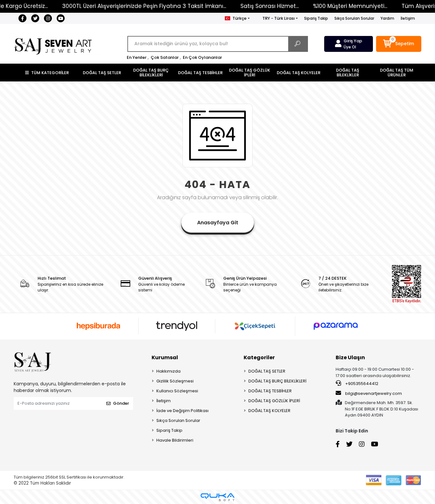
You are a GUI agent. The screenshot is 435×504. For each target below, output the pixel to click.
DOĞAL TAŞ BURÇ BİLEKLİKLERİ (277, 381)
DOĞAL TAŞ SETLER (266, 371)
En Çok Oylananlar (202, 57)
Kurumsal (165, 357)
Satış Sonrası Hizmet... (269, 6)
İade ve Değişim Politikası (182, 411)
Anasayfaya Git (217, 222)
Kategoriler (259, 357)
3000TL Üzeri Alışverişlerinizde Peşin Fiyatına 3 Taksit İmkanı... (144, 6)
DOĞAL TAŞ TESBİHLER (270, 391)
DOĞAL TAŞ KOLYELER (269, 411)
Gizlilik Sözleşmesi (175, 381)
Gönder (121, 403)
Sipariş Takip (316, 18)
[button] (399, 44)
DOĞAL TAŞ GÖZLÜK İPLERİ (274, 401)
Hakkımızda (168, 371)
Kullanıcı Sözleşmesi (177, 391)
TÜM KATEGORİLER (50, 73)
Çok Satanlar (165, 57)
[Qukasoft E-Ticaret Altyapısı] (217, 497)
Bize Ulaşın (350, 357)
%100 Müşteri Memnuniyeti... (350, 6)
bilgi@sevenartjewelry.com (373, 393)
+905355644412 (361, 384)
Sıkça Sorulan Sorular (354, 18)
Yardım (387, 18)
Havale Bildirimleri (174, 440)
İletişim (408, 18)
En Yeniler (136, 57)
